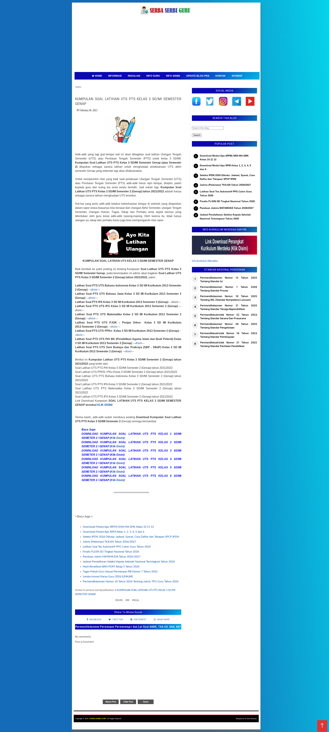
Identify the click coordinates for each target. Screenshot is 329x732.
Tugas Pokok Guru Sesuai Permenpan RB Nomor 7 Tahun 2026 (120, 571)
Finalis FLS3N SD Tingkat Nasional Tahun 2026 (111, 551)
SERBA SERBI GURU (97, 718)
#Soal (135, 600)
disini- (79, 334)
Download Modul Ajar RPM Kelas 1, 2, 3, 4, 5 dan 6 (113, 531)
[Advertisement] (167, 46)
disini (94, 289)
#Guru (119, 600)
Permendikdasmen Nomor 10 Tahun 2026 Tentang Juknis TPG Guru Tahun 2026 (130, 581)
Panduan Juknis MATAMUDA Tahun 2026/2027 (111, 556)
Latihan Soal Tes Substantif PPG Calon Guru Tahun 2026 (117, 546)
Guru (78, 87)
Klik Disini (117, 437)
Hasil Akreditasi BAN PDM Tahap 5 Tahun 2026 (111, 566)
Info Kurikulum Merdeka (205, 261)
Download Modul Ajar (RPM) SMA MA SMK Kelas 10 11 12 (118, 526)
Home (145, 702)
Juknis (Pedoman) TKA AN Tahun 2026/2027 (109, 541)
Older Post (128, 702)
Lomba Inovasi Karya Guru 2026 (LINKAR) (108, 576)
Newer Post (111, 702)
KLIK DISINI (104, 404)
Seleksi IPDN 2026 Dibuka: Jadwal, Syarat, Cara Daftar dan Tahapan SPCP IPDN (131, 536)
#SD (127, 600)
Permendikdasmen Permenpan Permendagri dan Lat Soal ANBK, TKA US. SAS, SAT (128, 626)
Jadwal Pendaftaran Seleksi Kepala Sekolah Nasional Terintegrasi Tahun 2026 (129, 561)
